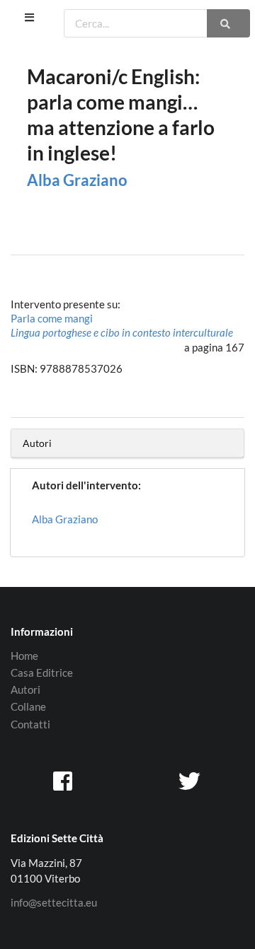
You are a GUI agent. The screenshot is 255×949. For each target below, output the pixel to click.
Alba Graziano (77, 180)
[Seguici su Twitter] (190, 780)
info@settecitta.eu (54, 903)
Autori (25, 689)
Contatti (30, 724)
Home (24, 656)
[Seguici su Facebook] (64, 780)
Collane (28, 706)
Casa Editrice (42, 672)
